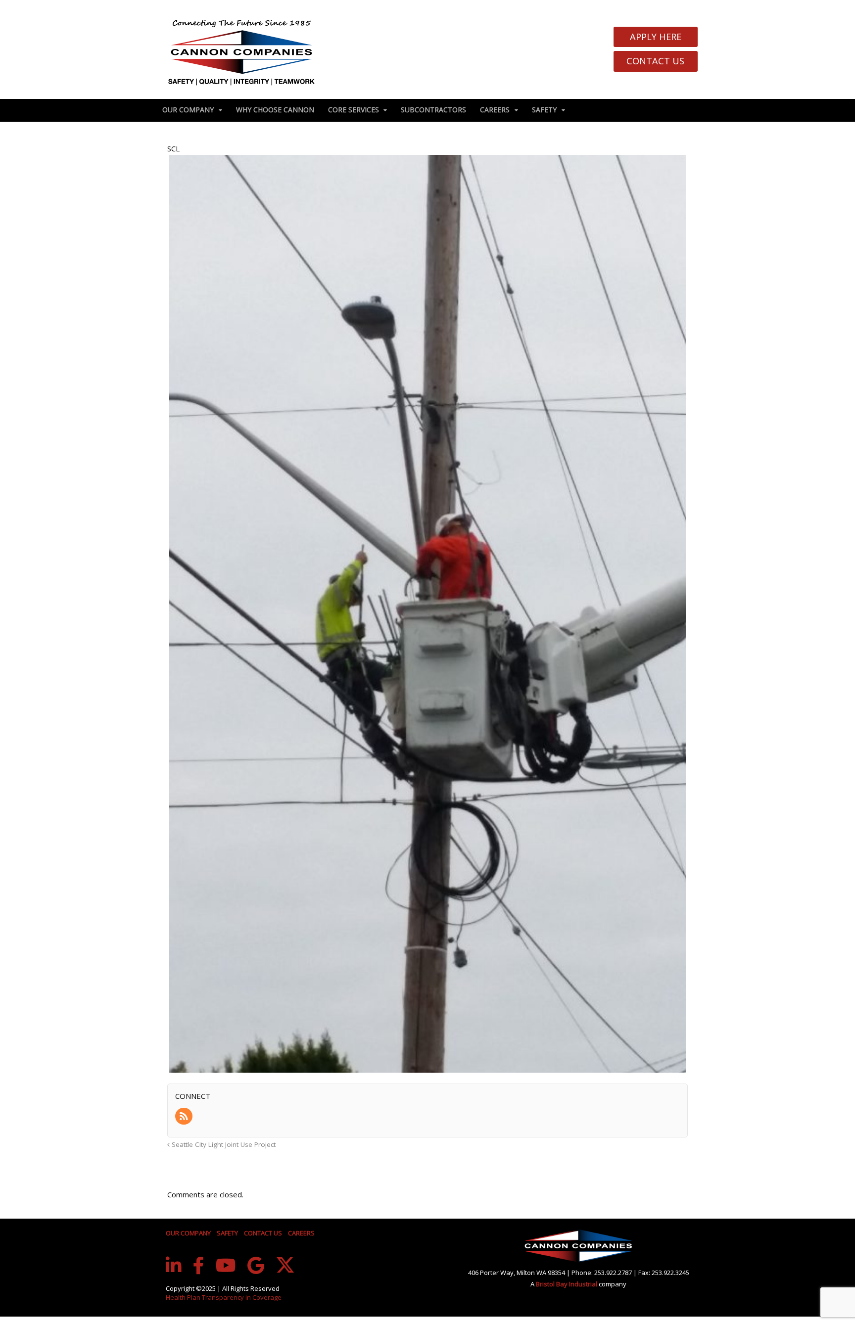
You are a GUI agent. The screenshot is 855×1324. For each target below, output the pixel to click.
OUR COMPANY (188, 1233)
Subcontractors (433, 109)
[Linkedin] (174, 1266)
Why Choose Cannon (275, 109)
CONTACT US (263, 1233)
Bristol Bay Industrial (567, 1283)
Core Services (353, 109)
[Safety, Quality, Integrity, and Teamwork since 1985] (241, 51)
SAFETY (227, 1233)
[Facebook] (198, 1266)
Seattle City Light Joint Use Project (223, 1144)
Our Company (188, 109)
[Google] (255, 1266)
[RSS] (184, 1117)
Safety (544, 109)
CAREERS (301, 1233)
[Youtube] (226, 1266)
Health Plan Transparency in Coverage (224, 1297)
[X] (285, 1265)
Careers (495, 109)
